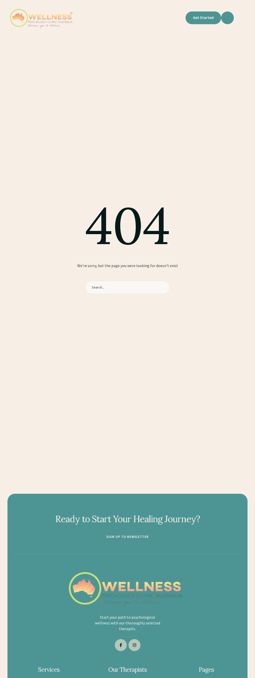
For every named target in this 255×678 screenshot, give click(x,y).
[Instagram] (134, 645)
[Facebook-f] (121, 645)
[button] (178, 17)
